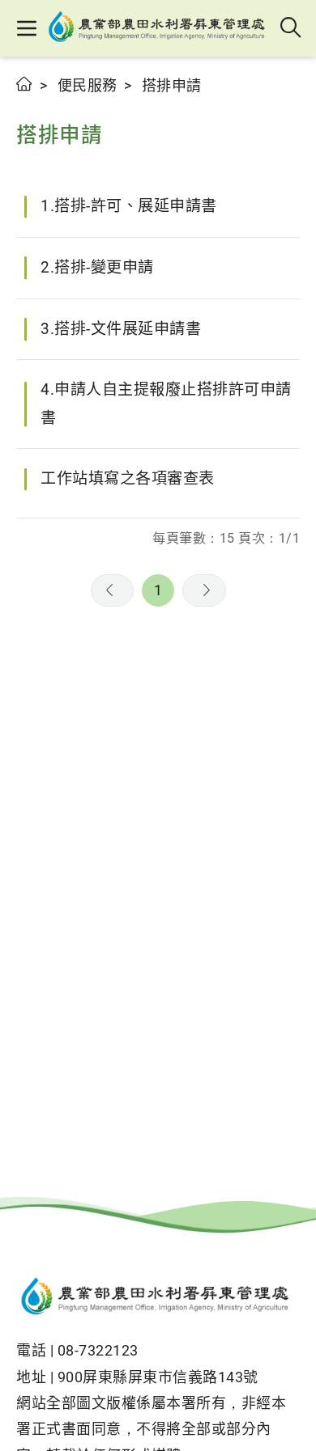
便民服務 (87, 85)
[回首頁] (158, 1298)
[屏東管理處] (159, 28)
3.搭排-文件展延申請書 (121, 328)
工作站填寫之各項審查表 (128, 478)
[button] (26, 28)
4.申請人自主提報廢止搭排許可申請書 (166, 403)
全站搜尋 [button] (291, 28)
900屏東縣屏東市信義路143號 (158, 1377)
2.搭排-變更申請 (97, 267)
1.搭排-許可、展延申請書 (129, 206)
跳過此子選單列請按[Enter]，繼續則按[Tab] (32, 103)
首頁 (24, 83)
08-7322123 (98, 1350)
